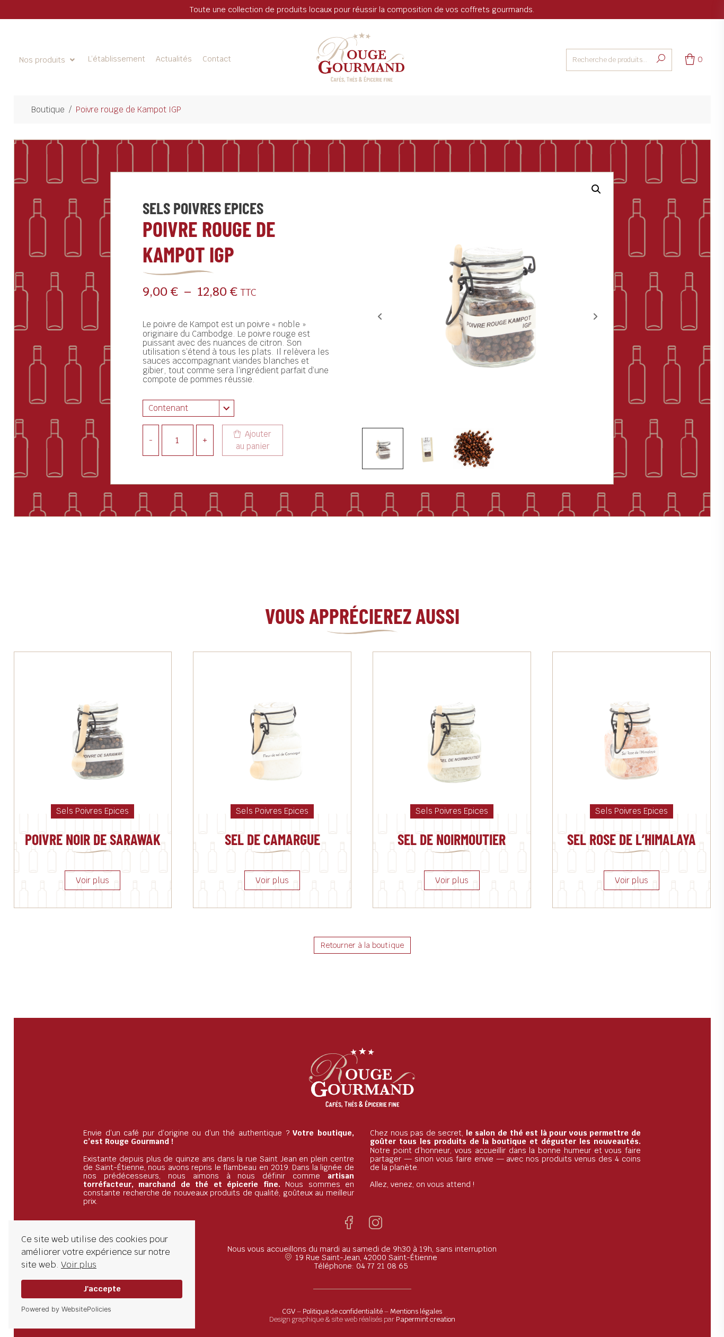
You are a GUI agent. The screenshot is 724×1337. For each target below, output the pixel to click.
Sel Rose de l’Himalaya (631, 839)
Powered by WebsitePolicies (66, 1309)
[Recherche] (661, 59)
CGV (288, 1311)
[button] (48, 59)
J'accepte (102, 1288)
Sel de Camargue (272, 839)
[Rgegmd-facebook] (349, 1222)
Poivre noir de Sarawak (93, 839)
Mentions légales (416, 1311)
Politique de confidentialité (343, 1311)
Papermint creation (425, 1319)
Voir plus (78, 1264)
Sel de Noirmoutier (452, 839)
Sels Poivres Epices (203, 207)
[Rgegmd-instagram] (375, 1222)
